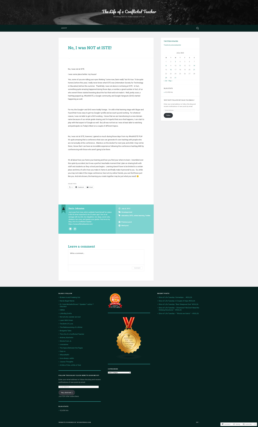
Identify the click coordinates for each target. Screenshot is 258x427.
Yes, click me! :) (66, 393)
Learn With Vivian (66, 320)
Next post (124, 225)
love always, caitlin (67, 358)
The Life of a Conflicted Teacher (129, 11)
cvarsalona (64, 344)
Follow (168, 115)
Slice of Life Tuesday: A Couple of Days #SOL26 (177, 301)
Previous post (126, 222)
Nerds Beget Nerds (67, 301)
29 (166, 78)
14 (194, 65)
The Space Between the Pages (71, 348)
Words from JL (65, 341)
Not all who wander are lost (70, 317)
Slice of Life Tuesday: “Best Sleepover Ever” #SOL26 (178, 304)
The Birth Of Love (66, 324)
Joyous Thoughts (66, 362)
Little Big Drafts (66, 313)
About (64, 28)
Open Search (198, 28)
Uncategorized (126, 212)
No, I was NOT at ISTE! (90, 47)
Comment (137, 268)
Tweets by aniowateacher (172, 45)
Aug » (170, 81)
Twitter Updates (171, 41)
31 (175, 78)
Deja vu (62, 351)
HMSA (62, 310)
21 (194, 69)
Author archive (70, 229)
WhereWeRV (64, 355)
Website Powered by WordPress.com (74, 422)
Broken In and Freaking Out (70, 297)
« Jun (165, 81)
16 (171, 69)
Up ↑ (198, 422)
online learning (139, 215)
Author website (75, 229)
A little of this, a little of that (70, 365)
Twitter (147, 215)
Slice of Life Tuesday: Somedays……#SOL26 (175, 297)
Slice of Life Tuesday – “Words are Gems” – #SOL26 (179, 313)
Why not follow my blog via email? (179, 100)
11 (180, 65)
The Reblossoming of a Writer (71, 327)
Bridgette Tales (65, 331)
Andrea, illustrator (66, 337)
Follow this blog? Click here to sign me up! (78, 375)
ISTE (131, 215)
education (125, 215)
